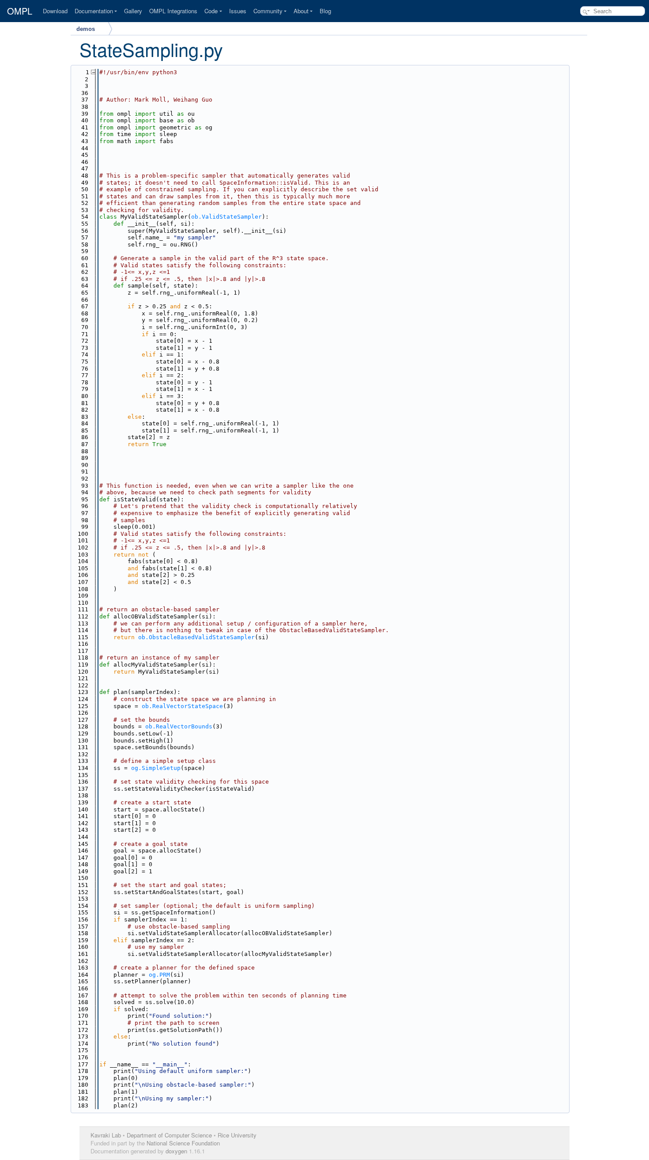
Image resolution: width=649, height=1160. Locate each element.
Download (55, 11)
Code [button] (211, 11)
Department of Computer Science (169, 1135)
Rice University (237, 1135)
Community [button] (268, 11)
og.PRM (159, 974)
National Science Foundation (183, 1143)
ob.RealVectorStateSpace (182, 706)
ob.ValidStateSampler (226, 216)
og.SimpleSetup (156, 768)
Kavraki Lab (106, 1135)
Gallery (133, 11)
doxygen (176, 1151)
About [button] (301, 11)
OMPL (19, 11)
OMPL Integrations (173, 11)
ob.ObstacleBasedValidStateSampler (196, 637)
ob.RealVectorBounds (178, 726)
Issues (237, 11)
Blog (325, 11)
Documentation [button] (94, 11)
